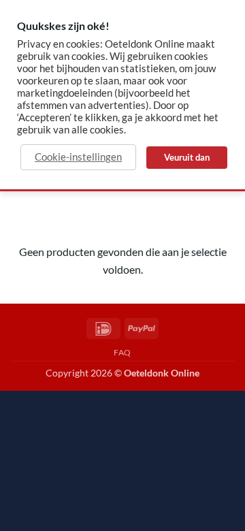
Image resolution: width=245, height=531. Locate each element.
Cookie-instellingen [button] (78, 157)
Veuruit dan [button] (187, 157)
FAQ (122, 352)
